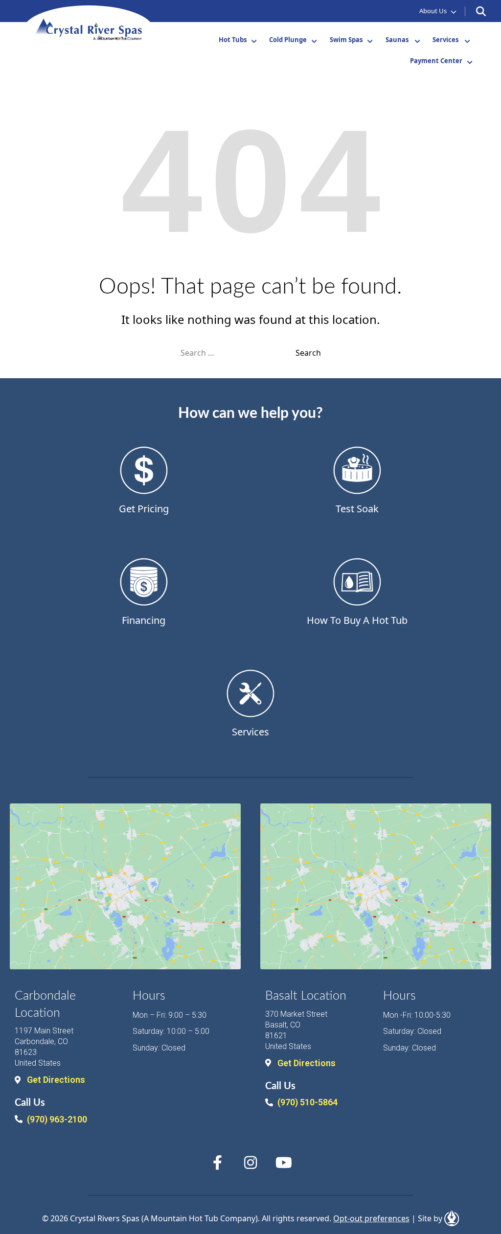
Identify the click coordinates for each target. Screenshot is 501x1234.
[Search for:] (238, 352)
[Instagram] (250, 1162)
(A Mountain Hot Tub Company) (199, 1218)
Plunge (288, 39)
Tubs (233, 39)
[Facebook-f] (217, 1162)
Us (433, 10)
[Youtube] (284, 1162)
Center (436, 60)
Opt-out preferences (371, 1218)
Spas (346, 39)
